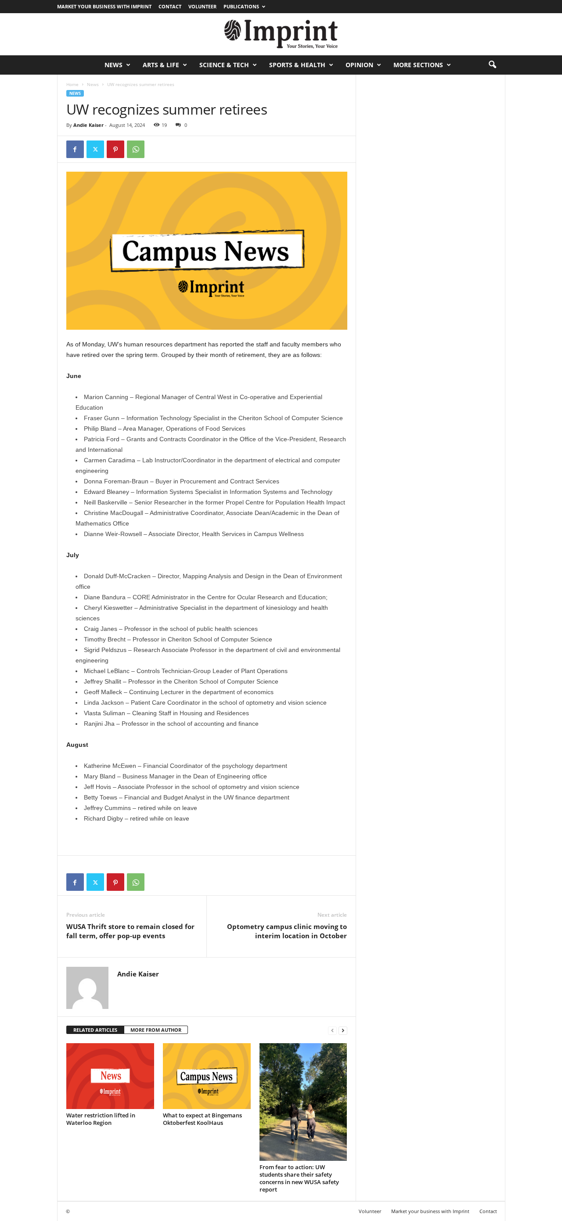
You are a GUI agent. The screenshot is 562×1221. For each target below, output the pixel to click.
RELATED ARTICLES (95, 1030)
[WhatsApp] (135, 149)
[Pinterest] (115, 149)
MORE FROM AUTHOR (155, 1030)
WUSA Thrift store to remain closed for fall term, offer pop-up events (130, 931)
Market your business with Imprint (104, 6)
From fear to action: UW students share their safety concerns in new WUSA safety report (299, 1178)
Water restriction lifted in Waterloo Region (100, 1119)
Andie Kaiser (88, 125)
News (113, 65)
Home (72, 84)
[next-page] (343, 1030)
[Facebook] (75, 149)
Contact (170, 6)
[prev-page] (332, 1030)
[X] (95, 149)
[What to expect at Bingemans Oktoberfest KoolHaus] (207, 1076)
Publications (241, 6)
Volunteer (202, 6)
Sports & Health (297, 65)
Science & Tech (224, 65)
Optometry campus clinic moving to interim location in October (287, 931)
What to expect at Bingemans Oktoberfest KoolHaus (202, 1119)
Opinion (359, 65)
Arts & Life (161, 65)
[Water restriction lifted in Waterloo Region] (110, 1076)
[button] (492, 65)
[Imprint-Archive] (281, 34)
